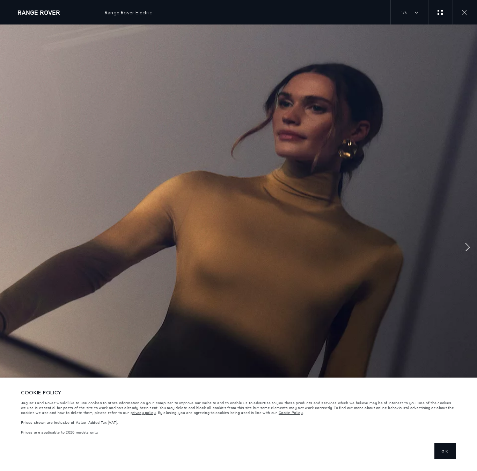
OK (445, 451)
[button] (468, 247)
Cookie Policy (291, 412)
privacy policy (143, 412)
